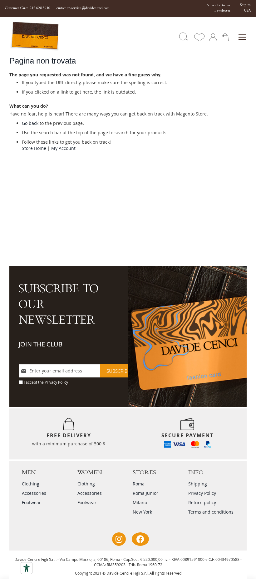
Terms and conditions (211, 512)
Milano (140, 502)
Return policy (202, 502)
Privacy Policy (56, 382)
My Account (63, 148)
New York (142, 512)
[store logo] (29, 36)
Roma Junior (145, 493)
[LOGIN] (213, 37)
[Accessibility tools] (26, 568)
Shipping (197, 484)
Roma (139, 484)
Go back (30, 123)
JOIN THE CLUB (40, 344)
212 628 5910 (40, 8)
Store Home (34, 148)
